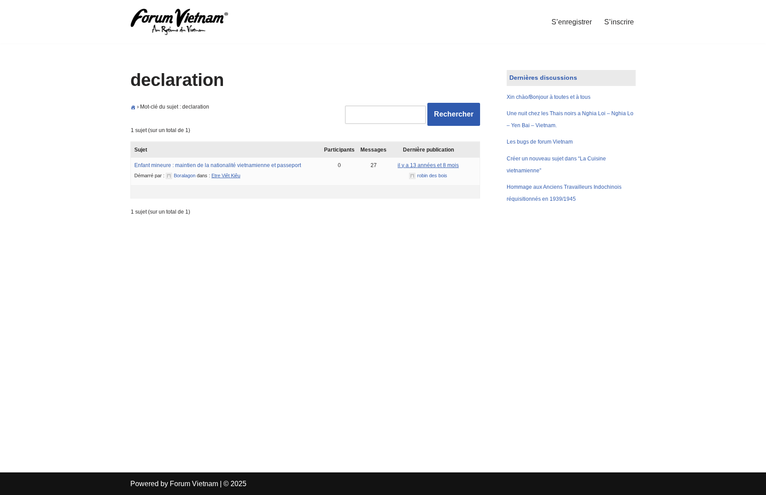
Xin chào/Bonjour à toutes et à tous (548, 97)
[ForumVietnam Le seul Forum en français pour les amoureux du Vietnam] (185, 21)
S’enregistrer (571, 22)
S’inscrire (619, 22)
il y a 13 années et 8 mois (428, 165)
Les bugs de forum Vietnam (540, 142)
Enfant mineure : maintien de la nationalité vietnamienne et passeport (217, 165)
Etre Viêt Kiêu (225, 175)
